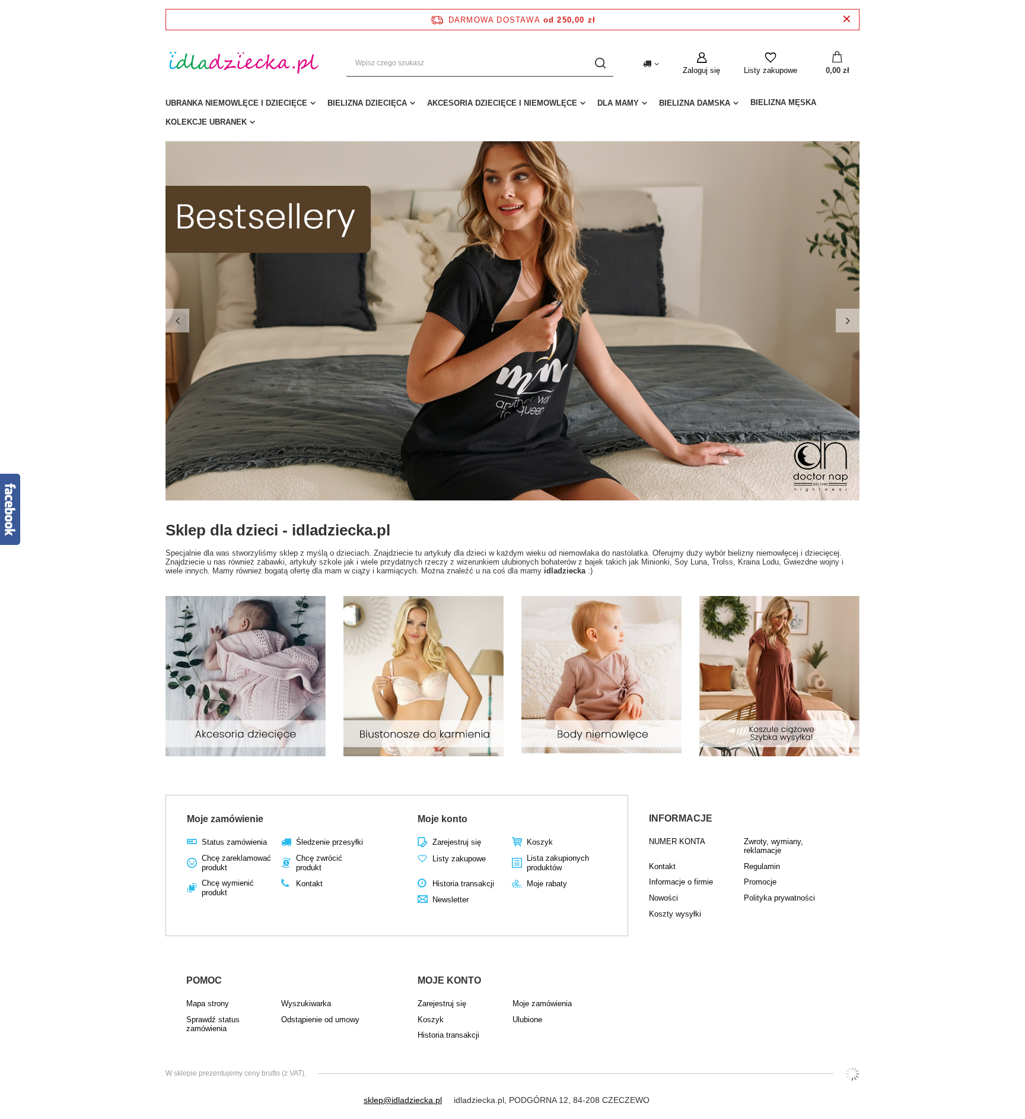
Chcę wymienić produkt (228, 888)
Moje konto (442, 819)
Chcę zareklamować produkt (236, 863)
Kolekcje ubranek (206, 122)
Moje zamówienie (225, 819)
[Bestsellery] (512, 320)
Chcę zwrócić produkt (319, 863)
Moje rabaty (547, 883)
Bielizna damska (694, 103)
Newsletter (450, 899)
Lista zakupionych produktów (558, 863)
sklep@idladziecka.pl (403, 1100)
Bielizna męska (783, 102)
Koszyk (540, 842)
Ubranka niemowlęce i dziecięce (236, 103)
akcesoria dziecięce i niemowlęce (502, 103)
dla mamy (618, 103)
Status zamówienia (234, 842)
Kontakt (309, 883)
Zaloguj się (701, 70)
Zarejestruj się (456, 842)
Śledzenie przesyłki (329, 842)
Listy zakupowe (770, 70)
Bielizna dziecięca (367, 103)
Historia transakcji (463, 883)
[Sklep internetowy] (852, 1074)
